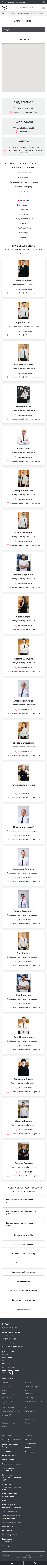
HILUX (27, 1407)
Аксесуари (6, 1545)
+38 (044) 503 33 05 (25, 289)
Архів (4, 1500)
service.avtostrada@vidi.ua (25, 112)
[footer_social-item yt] (17, 1372)
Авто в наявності (9, 1455)
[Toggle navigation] (43, 7)
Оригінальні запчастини (7, 1540)
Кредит (28, 1439)
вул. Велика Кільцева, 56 (15, 2)
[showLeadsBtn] (12, 1563)
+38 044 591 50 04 (9, 1338)
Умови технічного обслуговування (9, 1494)
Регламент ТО (7, 1530)
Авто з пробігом (8, 1459)
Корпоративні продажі (11, 1463)
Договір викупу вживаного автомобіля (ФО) (11, 1477)
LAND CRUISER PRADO (34, 1401)
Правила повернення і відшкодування (11, 1516)
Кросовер (29, 1419)
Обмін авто (30, 1451)
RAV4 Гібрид (7, 1397)
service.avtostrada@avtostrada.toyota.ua (25, 293)
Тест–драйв (6, 1451)
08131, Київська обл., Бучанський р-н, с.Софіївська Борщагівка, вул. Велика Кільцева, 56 (25, 150)
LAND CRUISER (8, 1407)
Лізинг (28, 1447)
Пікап (27, 1422)
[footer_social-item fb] (4, 1372)
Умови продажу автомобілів (8, 1469)
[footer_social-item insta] (10, 1372)
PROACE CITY (30, 1411)
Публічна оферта (9, 1511)
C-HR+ (27, 1390)
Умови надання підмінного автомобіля (11, 1505)
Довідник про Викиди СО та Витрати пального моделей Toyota (11, 1443)
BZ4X (4, 1390)
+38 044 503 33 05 (25, 108)
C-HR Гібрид (30, 1397)
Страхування (30, 1443)
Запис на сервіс (8, 1526)
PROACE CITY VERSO (10, 1411)
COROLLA (6, 1386)
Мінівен (5, 1426)
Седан (4, 1419)
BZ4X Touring (7, 1393)
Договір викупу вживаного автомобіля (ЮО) (11, 1487)
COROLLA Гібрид (32, 1386)
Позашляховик (8, 1422)
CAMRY (5, 1382)
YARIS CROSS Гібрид (33, 1393)
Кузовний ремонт (9, 1534)
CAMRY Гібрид (31, 1382)
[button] (44, 2)
